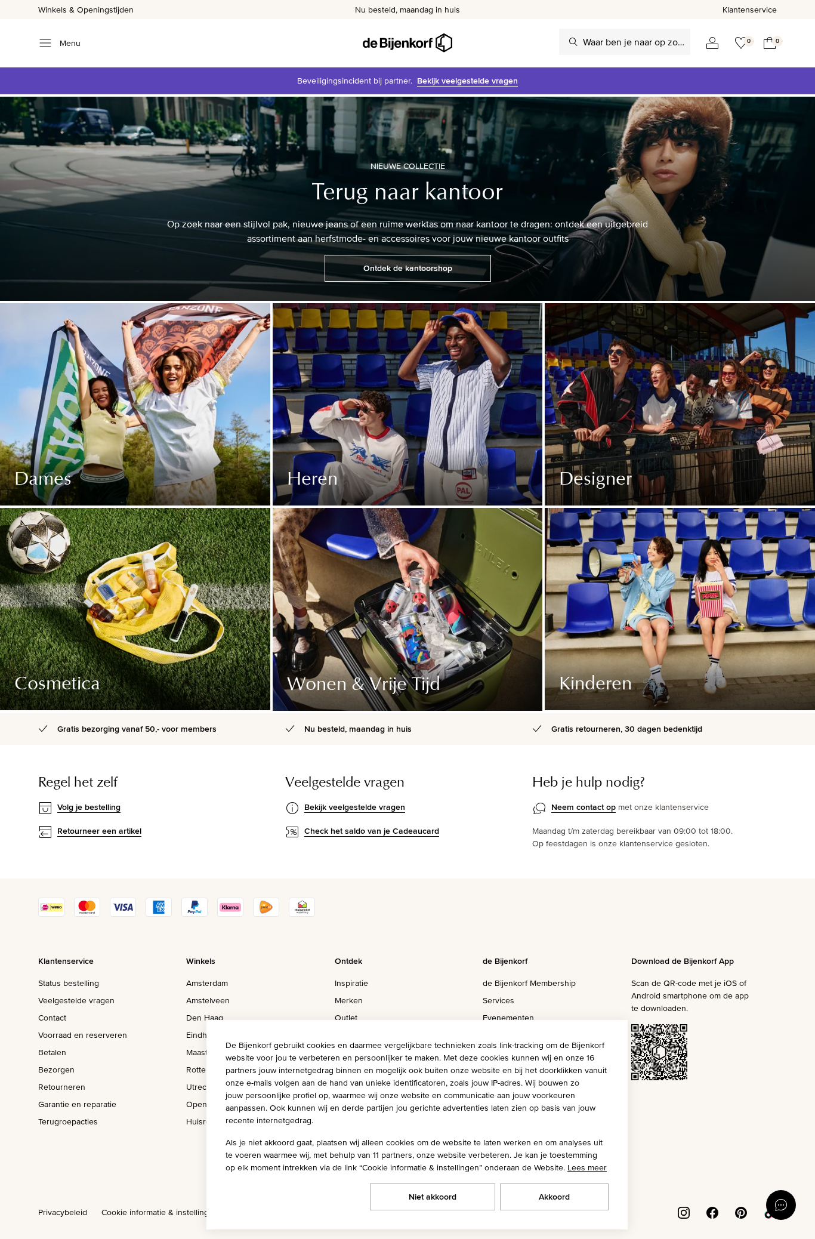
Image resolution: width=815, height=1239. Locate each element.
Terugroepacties (68, 1121)
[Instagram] (684, 1211)
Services (498, 1000)
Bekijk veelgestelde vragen (467, 81)
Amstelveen (208, 1000)
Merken (349, 1000)
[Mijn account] (712, 43)
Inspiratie (351, 983)
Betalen (52, 1052)
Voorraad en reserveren (82, 1035)
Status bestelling (68, 983)
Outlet (346, 1017)
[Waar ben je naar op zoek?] (573, 41)
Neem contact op (583, 807)
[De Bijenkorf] (407, 43)
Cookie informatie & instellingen (159, 1212)
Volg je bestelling (89, 807)
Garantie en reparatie (77, 1104)
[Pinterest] (741, 1211)
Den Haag (204, 1017)
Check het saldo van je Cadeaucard (371, 831)
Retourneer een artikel (99, 831)
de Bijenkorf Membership (529, 983)
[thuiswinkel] (302, 914)
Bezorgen (56, 1069)
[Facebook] (712, 1211)
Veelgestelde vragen (76, 1000)
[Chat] (781, 1205)
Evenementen (508, 1017)
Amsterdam (207, 983)
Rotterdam (205, 1069)
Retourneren (61, 1087)
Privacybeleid (62, 1212)
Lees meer (587, 1167)
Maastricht (205, 1052)
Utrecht (200, 1087)
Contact (52, 1017)
